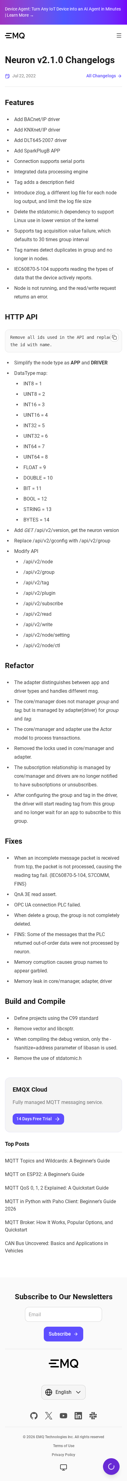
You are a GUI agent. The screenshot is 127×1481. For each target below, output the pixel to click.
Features (19, 102)
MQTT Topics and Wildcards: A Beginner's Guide (57, 1161)
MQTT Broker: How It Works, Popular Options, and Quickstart (59, 1226)
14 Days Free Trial (34, 1118)
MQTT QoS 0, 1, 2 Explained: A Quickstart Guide (57, 1188)
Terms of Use (63, 1446)
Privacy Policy (63, 1455)
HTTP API (21, 317)
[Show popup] (63, 1467)
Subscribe (60, 1334)
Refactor (19, 665)
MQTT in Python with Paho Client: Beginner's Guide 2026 (60, 1205)
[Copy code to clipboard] (114, 337)
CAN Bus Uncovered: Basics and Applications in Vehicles (56, 1247)
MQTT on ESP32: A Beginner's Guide (44, 1174)
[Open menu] (119, 35)
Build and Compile (35, 1001)
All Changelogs (101, 75)
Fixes (13, 841)
